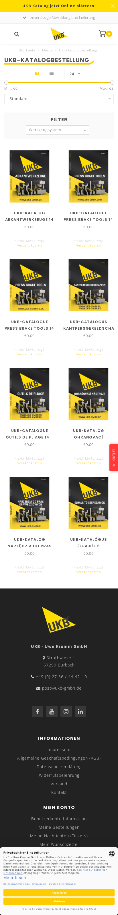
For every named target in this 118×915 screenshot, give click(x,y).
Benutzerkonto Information (59, 818)
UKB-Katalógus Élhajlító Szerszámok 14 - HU (88, 546)
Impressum (59, 749)
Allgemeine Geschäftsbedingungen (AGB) (59, 758)
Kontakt (59, 792)
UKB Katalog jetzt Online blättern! (59, 5)
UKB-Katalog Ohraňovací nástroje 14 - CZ (89, 437)
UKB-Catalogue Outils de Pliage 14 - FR (29, 437)
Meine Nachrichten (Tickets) (59, 835)
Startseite (27, 50)
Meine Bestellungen (59, 827)
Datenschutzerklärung (59, 766)
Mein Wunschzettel (59, 844)
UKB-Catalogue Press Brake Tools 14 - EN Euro (88, 219)
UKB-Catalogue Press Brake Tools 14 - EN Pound (29, 328)
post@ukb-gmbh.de (62, 688)
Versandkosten (29, 245)
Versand (59, 783)
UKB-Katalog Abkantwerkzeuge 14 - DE (29, 219)
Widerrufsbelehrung (59, 775)
